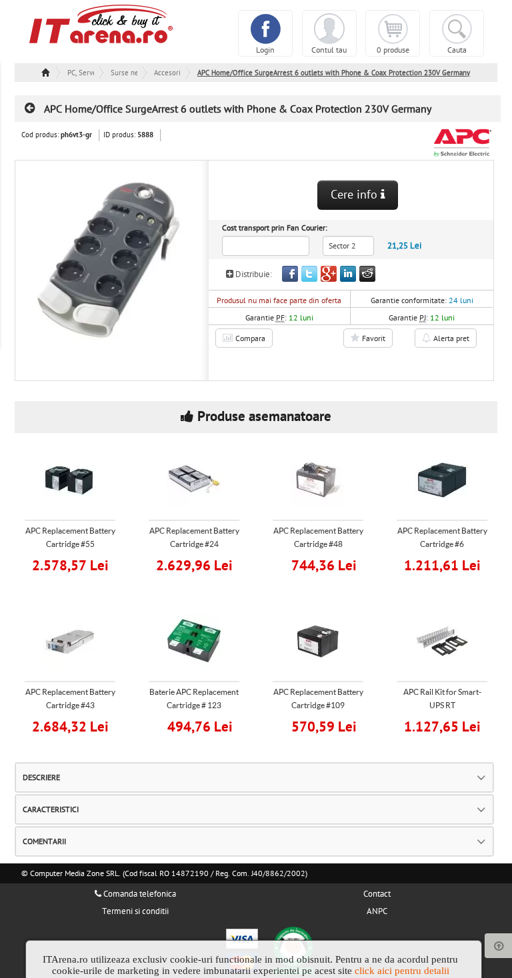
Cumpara (78, 564)
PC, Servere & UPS (80, 73)
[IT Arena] (101, 23)
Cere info (356, 195)
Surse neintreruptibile (124, 73)
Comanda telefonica (138, 894)
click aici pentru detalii (402, 970)
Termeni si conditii (135, 911)
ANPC (377, 911)
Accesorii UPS (167, 73)
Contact (377, 894)
